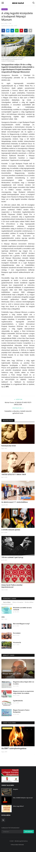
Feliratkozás (28, 831)
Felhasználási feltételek (17, 844)
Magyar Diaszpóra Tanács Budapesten (21, 711)
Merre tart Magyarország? (21, 623)
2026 (3, 617)
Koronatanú (16, 633)
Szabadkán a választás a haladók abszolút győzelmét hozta (18, 412)
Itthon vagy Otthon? (18, 806)
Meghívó (15, 789)
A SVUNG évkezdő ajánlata (10, 530)
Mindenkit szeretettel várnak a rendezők (22, 608)
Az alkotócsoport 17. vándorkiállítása (14, 502)
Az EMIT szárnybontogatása (13, 748)
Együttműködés (18, 700)
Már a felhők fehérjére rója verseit (23, 797)
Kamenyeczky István (8, 446)
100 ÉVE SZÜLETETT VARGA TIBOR (13, 474)
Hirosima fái (17, 642)
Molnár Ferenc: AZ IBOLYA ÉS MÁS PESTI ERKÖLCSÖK (18, 403)
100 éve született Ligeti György (12, 557)
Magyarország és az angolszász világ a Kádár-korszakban (23, 692)
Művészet (4, 9)
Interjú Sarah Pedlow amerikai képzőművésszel (11, 586)
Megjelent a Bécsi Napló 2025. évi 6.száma (23, 683)
